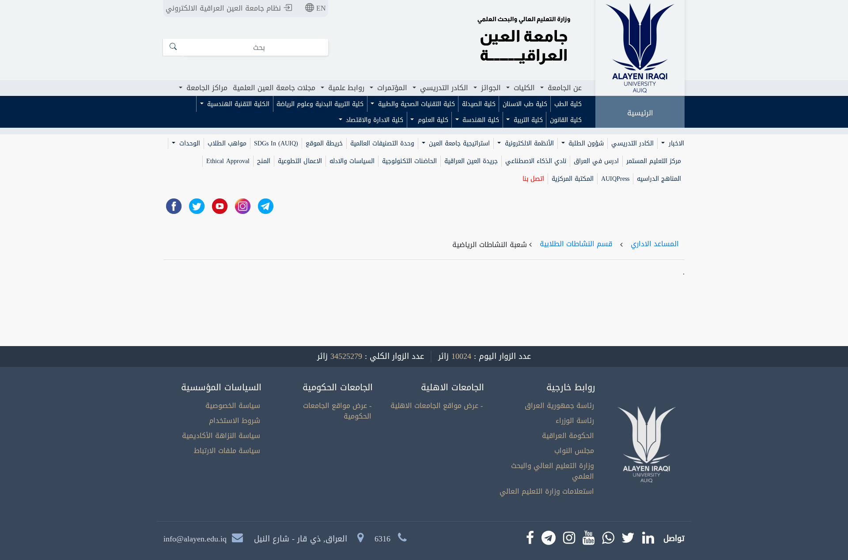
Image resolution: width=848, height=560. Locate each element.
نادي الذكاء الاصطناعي (535, 161)
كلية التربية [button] (527, 120)
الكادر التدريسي (632, 143)
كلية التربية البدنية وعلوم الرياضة (319, 104)
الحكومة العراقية (568, 435)
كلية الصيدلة (479, 104)
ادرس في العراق (596, 161)
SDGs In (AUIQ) (276, 143)
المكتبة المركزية (573, 178)
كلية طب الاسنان (525, 104)
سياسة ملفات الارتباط (227, 450)
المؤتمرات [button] (391, 88)
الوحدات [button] (188, 143)
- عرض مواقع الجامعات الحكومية (337, 411)
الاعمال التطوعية (300, 161)
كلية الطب (568, 104)
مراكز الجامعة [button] (205, 88)
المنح (263, 161)
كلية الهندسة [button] (479, 120)
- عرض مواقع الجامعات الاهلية (436, 405)
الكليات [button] (523, 88)
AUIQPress (615, 178)
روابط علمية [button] (345, 88)
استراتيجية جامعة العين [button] (458, 143)
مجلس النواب (574, 450)
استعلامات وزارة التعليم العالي (547, 491)
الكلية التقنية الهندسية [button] (237, 104)
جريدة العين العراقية (471, 161)
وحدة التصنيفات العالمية (382, 143)
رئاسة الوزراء (575, 420)
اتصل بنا (533, 178)
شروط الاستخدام (234, 420)
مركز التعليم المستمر (653, 161)
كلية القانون (566, 120)
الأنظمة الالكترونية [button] (528, 143)
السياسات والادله (352, 161)
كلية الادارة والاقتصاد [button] (373, 120)
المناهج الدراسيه (659, 178)
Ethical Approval (228, 161)
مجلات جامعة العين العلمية (274, 88)
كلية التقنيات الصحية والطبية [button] (415, 104)
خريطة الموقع (324, 143)
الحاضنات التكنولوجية (409, 161)
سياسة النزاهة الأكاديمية (221, 435)
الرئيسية (640, 113)
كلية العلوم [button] (432, 120)
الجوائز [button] (490, 88)
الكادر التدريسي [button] (443, 88)
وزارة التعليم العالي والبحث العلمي (552, 471)
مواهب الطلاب (227, 143)
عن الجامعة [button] (563, 88)
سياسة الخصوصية (232, 405)
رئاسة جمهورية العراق (559, 405)
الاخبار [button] (675, 143)
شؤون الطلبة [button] (585, 143)
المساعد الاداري (655, 244)
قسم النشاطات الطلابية (576, 244)
